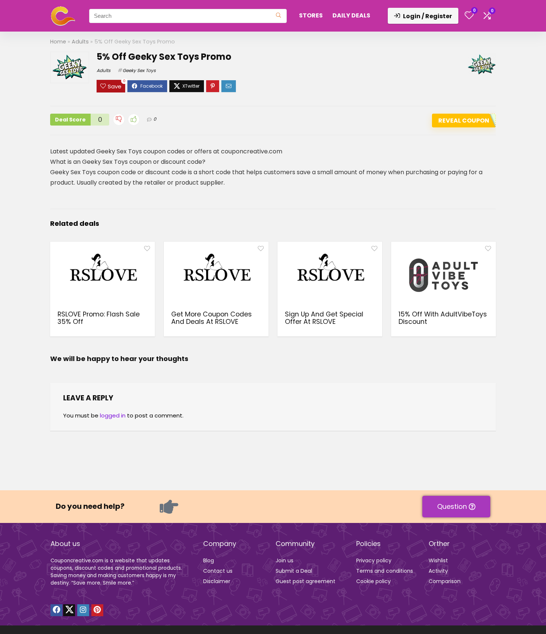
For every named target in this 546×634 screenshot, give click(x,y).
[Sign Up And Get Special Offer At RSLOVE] (330, 275)
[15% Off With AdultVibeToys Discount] (443, 275)
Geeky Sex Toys (139, 70)
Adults (80, 41)
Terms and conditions (384, 571)
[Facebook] (56, 610)
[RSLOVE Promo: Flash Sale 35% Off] (102, 275)
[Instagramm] (83, 610)
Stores (311, 15)
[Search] (278, 16)
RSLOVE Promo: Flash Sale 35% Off (99, 318)
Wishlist (438, 560)
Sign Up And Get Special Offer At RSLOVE (324, 318)
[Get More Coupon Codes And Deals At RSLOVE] (216, 275)
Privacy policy (373, 560)
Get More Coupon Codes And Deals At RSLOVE (211, 318)
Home (58, 41)
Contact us (218, 571)
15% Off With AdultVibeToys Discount (443, 318)
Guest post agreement (305, 581)
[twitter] (69, 610)
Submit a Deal (294, 571)
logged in (113, 415)
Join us (284, 560)
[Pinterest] (97, 610)
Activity (438, 571)
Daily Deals (351, 15)
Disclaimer (216, 581)
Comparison (445, 581)
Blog (208, 560)
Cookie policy (373, 581)
